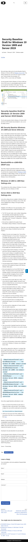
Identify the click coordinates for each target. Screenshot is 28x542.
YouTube (3, 57)
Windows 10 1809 (22, 172)
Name (2, 468)
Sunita (4, 52)
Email (2, 473)
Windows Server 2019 (19, 73)
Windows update (19, 52)
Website (3, 479)
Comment (3, 485)
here (6, 416)
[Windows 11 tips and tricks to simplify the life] (3, 3)
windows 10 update (9, 452)
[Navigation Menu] (25, 3)
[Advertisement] (14, 23)
